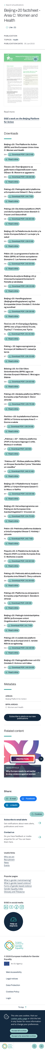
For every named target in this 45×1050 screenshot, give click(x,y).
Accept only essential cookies (24, 1036)
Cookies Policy (12, 992)
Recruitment (9, 859)
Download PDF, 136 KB (21, 603)
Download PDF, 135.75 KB (23, 404)
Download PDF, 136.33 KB (23, 286)
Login (8, 998)
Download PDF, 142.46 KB (23, 648)
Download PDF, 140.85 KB (23, 219)
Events (7, 865)
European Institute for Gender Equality (7, 1046)
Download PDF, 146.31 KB (23, 471)
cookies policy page (19, 1018)
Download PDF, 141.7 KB (21, 625)
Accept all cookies (19, 1031)
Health (15, 40)
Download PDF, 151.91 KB (23, 334)
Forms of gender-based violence (18, 886)
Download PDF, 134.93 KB (23, 382)
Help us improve (13, 925)
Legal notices (12, 979)
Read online (13, 159)
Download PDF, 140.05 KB (23, 264)
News (6, 862)
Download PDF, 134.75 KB (23, 516)
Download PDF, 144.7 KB (22, 196)
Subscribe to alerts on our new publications (22, 717)
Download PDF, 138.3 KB (22, 154)
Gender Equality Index (13, 888)
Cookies (38, 814)
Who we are (9, 856)
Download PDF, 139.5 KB (22, 241)
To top (21, 1007)
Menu (41, 1046)
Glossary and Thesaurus (14, 891)
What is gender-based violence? (17, 883)
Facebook (16, 907)
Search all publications (15, 5)
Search (34, 1046)
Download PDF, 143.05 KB (23, 494)
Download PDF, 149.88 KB (23, 177)
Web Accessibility (14, 972)
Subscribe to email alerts (15, 820)
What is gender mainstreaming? (17, 880)
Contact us (9, 832)
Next (41, 758)
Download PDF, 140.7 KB (22, 539)
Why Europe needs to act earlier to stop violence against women (21, 772)
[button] (11, 798)
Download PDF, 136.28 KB (23, 311)
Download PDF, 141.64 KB (23, 581)
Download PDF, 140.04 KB (23, 667)
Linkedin (6, 907)
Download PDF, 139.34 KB (22, 427)
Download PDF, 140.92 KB (23, 561)
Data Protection (13, 985)
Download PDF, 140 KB (21, 449)
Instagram (22, 907)
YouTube (11, 907)
